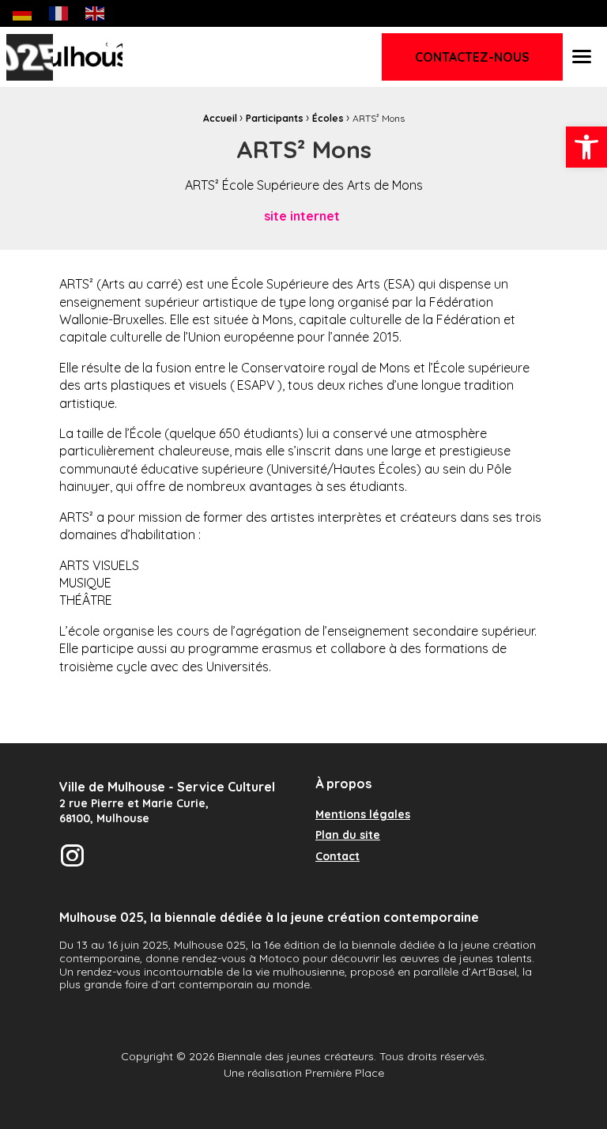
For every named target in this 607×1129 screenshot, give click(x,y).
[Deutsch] (23, 13)
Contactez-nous (472, 57)
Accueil (220, 118)
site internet (303, 216)
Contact (337, 857)
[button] (586, 147)
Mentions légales (362, 815)
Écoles (328, 118)
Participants (275, 118)
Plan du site (347, 835)
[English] (95, 13)
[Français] (59, 13)
